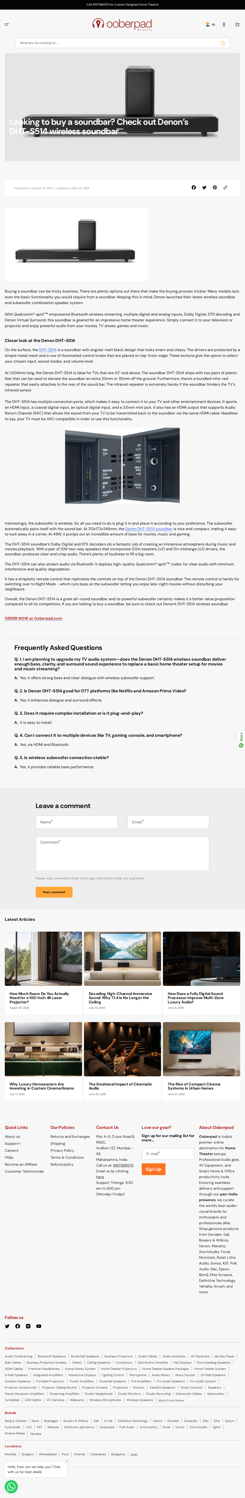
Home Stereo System (80, 1369)
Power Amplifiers (82, 1381)
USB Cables (33, 1400)
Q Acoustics (148, 1427)
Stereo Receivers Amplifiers (24, 1394)
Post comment (54, 892)
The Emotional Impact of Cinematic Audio (120, 1086)
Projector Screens (95, 1387)
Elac (206, 1421)
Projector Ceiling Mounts (59, 1387)
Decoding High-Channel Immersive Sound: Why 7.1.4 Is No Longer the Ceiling (120, 998)
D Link (108, 1421)
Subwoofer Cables (189, 1394)
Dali (96, 1421)
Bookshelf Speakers (85, 1356)
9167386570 (123, 1165)
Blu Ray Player (224, 1356)
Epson (229, 1421)
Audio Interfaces (174, 1356)
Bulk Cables (13, 1362)
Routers (139, 1387)
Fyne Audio (13, 1427)
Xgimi (216, 1427)
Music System (185, 1375)
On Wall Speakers (213, 1375)
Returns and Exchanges (70, 1136)
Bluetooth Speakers (52, 1356)
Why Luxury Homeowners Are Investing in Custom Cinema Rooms (42, 1086)
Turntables (12, 1400)
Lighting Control (113, 1375)
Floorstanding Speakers (214, 1362)
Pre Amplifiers (141, 1381)
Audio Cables (147, 1356)
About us (12, 1136)
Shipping (57, 1143)
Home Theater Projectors (119, 1369)
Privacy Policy (62, 1150)
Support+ (12, 1143)
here (100, 1176)
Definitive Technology (133, 1421)
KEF (39, 1427)
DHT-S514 (47, 349)
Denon (157, 1421)
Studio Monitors (129, 1394)
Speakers (214, 1387)
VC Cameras (56, 1400)
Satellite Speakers (162, 1387)
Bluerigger (51, 1421)
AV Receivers (200, 1356)
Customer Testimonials (24, 1171)
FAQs (9, 1157)
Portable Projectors (50, 1381)
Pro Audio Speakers (171, 1381)
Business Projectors (119, 1356)
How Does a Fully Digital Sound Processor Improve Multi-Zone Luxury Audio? (195, 998)
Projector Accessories (21, 1387)
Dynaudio (191, 1421)
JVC (29, 1427)
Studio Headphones (99, 1394)
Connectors (124, 1362)
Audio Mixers (161, 1375)
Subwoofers (215, 1394)
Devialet (173, 1421)
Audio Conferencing (19, 1356)
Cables (77, 1362)
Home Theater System (210, 1369)
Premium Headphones (44, 1369)
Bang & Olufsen (15, 1421)
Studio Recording (158, 1394)
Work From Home (171, 1400)
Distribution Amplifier (153, 1362)
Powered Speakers (112, 1381)
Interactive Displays (82, 1375)
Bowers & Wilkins (75, 1421)
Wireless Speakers (140, 1400)
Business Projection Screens (47, 1362)
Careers (11, 1150)
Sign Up (153, 1169)
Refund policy (61, 1164)
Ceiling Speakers (99, 1362)
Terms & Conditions (67, 1157)
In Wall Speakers (16, 1375)
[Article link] (43, 973)
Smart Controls (192, 1387)
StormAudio (198, 1427)
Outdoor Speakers (18, 1381)
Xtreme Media (15, 1433)
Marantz (53, 1427)
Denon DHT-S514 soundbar (149, 528)
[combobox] (122, 42)
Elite (217, 1421)
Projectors (120, 1387)
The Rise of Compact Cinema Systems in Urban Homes (194, 1086)
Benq (35, 1421)
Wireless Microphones (105, 1400)
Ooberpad (107, 1427)
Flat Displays (182, 1362)
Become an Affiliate (21, 1164)
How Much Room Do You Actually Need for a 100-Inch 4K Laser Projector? (39, 998)
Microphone (137, 1375)
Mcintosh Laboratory (79, 1427)
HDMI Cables (14, 1369)
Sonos (179, 1427)
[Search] (224, 43)
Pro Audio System (203, 1381)
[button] (6, 24)
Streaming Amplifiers (64, 1394)
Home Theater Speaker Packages (165, 1369)
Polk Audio (127, 1427)
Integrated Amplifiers (48, 1375)
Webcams (77, 1400)
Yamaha (35, 1434)
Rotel (166, 1427)
